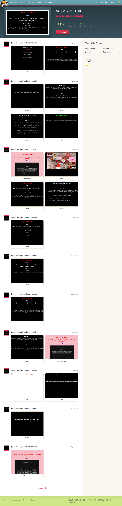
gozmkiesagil (17, 42)
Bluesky (33, 500)
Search (23, 2)
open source (16, 500)
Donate (78, 500)
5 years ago (74, 81)
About (70, 500)
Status (101, 500)
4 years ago (74, 43)
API (95, 500)
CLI (84, 500)
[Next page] (44, 488)
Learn (39, 2)
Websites (14, 2)
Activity (32, 2)
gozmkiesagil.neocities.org (69, 15)
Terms (108, 500)
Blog (89, 500)
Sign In (112, 2)
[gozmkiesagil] (6, 43)
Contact (71, 502)
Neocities (7, 500)
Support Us (49, 2)
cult (87, 65)
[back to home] (4, 3)
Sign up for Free (101, 2)
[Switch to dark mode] (119, 2)
